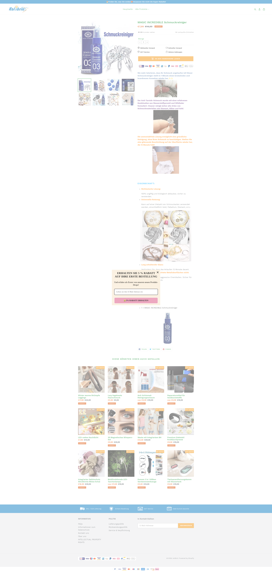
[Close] (157, 272)
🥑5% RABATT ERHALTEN (136, 300)
